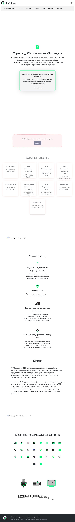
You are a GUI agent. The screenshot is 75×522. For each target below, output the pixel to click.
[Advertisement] (37, 26)
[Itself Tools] (37, 489)
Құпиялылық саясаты (45, 81)
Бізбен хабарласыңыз (41, 519)
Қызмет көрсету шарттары (18, 517)
